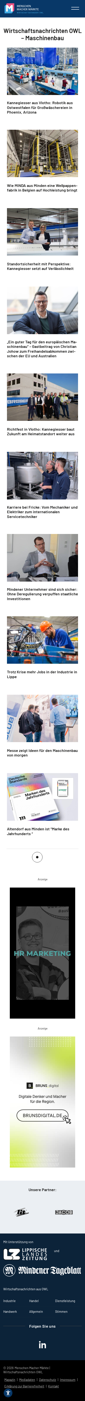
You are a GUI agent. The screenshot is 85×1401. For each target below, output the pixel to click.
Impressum (67, 1380)
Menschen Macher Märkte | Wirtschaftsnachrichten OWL (26, 1370)
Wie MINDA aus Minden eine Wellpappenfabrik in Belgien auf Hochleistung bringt (42, 188)
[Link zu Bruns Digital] (42, 1102)
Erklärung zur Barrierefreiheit (24, 1386)
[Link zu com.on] (42, 954)
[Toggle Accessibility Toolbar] (8, 1393)
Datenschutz (47, 1380)
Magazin (9, 1380)
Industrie (9, 1301)
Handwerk (10, 1311)
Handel (34, 1301)
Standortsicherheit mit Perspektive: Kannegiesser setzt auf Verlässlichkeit (40, 266)
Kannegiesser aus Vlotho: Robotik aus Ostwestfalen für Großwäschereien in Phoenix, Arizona (40, 107)
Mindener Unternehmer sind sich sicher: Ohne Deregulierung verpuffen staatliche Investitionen (42, 594)
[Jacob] (39, 1212)
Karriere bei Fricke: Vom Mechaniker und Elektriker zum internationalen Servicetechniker (42, 512)
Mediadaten (27, 1380)
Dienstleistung (65, 1301)
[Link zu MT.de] (42, 1275)
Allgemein (36, 1311)
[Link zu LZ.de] (25, 1259)
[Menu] (75, 8)
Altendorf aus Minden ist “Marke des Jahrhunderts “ (38, 831)
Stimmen (61, 1311)
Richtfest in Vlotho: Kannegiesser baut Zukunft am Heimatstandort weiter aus (41, 431)
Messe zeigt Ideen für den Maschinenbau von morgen (42, 753)
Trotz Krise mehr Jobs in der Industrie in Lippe (42, 674)
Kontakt (53, 1386)
